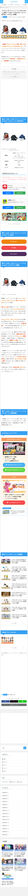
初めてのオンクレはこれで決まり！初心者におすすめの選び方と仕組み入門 (18, 512)
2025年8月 (5, 825)
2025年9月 (5, 822)
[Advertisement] (14, 98)
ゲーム (4, 765)
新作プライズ (12, 694)
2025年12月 (6, 813)
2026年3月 (5, 804)
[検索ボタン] (26, 1)
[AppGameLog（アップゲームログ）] (14, 1)
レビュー (5, 768)
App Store (8, 193)
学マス (4, 771)
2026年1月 (5, 810)
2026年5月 (5, 798)
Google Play (20, 193)
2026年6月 (5, 795)
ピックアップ (4, 781)
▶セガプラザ (16, 150)
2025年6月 (5, 831)
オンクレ (5, 17)
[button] (5, 701)
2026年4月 (5, 801)
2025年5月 (5, 834)
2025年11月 (6, 816)
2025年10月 (6, 819)
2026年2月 (5, 807)
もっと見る (14, 76)
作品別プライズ (12, 781)
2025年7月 (5, 828)
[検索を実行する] (24, 748)
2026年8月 (5, 792)
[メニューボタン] (1, 1)
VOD (4, 759)
